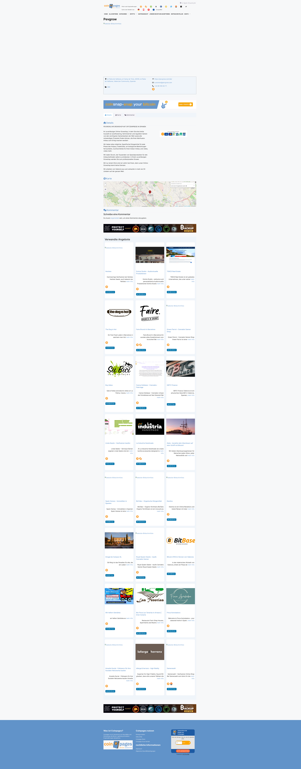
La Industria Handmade (144, 443)
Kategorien (123, 14)
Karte (109, 178)
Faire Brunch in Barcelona (145, 329)
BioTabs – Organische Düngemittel (149, 501)
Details (109, 122)
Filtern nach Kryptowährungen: (129, 6)
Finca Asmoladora (173, 613)
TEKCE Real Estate (174, 271)
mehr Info (129, 281)
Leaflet (176, 206)
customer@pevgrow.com (163, 82)
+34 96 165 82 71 (160, 86)
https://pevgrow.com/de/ (163, 79)
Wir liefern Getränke (112, 613)
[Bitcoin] (153, 90)
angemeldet (115, 218)
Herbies (108, 271)
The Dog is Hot (110, 329)
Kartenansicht (143, 14)
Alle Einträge (113, 14)
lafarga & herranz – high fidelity (147, 668)
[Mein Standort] (186, 186)
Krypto (132, 14)
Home (106, 14)
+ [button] (105, 183)
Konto (186, 14)
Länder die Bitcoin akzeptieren (159, 14)
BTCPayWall (186, 754)
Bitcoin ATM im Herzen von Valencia (180, 557)
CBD (108, 87)
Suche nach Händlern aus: (128, 9)
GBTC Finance (172, 385)
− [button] (105, 185)
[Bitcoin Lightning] (140, 345)
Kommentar (113, 210)
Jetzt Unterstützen (183, 751)
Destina (170, 501)
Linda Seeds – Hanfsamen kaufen (117, 443)
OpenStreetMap (187, 206)
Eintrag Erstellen (177, 14)
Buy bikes (109, 385)
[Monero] (171, 684)
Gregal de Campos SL (113, 557)
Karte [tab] (119, 115)
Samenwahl (171, 668)
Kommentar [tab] (131, 115)
